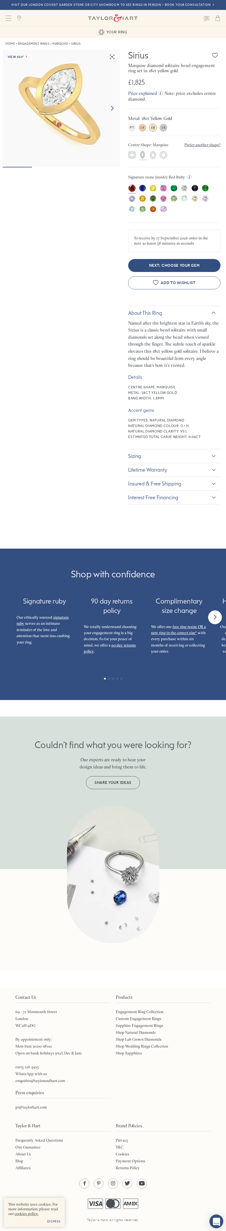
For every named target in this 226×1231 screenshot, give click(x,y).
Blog (19, 1160)
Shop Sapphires (129, 1053)
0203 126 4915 (27, 1066)
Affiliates (23, 1167)
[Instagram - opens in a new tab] (113, 1183)
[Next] (215, 617)
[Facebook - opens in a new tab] (84, 1183)
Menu (8, 18)
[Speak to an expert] (206, 18)
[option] (132, 155)
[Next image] (112, 108)
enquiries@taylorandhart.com (40, 1080)
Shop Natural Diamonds (136, 1032)
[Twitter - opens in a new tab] (127, 1183)
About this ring (145, 313)
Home (10, 44)
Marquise (60, 44)
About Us (23, 1154)
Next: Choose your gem (174, 265)
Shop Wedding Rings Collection (142, 1046)
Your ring (116, 32)
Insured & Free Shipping (154, 483)
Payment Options (130, 1160)
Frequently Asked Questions (39, 1140)
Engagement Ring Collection (139, 1011)
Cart (217, 18)
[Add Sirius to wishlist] (214, 55)
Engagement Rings (34, 44)
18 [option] (142, 127)
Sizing (134, 456)
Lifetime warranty (147, 470)
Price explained (142, 93)
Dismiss (54, 1221)
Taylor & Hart (113, 18)
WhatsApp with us (31, 1073)
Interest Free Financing (153, 497)
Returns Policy (128, 1167)
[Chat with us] (216, 1221)
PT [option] (132, 127)
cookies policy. (27, 1213)
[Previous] (11, 617)
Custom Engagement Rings (138, 1018)
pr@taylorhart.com (31, 1107)
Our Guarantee (28, 1147)
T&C (119, 1147)
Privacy (122, 1140)
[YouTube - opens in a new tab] (141, 1183)
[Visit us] (19, 18)
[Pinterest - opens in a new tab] (98, 1183)
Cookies (122, 1154)
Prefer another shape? (202, 145)
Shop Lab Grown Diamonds (139, 1039)
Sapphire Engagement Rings (139, 1025)
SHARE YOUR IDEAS (113, 782)
